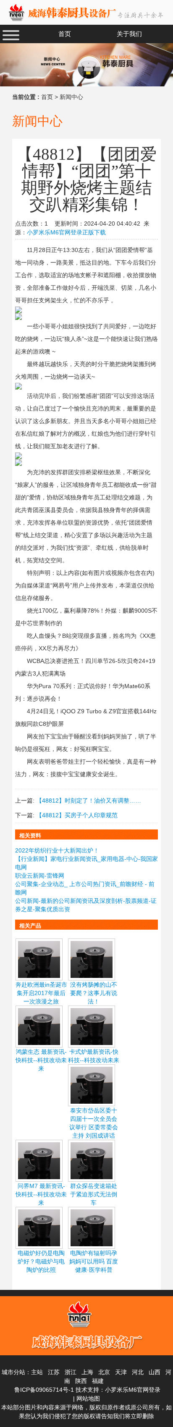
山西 (154, 1372)
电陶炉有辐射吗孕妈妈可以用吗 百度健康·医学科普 (93, 1261)
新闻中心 (71, 97)
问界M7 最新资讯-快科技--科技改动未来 (41, 1194)
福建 (98, 1381)
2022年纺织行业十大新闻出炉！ (57, 850)
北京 (104, 1372)
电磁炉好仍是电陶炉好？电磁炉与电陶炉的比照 (41, 1261)
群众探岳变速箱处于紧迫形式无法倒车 (93, 1194)
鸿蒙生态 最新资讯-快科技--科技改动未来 (41, 1060)
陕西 (81, 1381)
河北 (138, 1372)
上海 (87, 1372)
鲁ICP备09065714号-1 (44, 1389)
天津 (121, 1372)
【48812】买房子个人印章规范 (77, 815)
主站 (37, 1372)
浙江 (70, 1372)
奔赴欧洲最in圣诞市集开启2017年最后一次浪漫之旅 (41, 993)
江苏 (54, 1372)
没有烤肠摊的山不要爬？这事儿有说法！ (93, 993)
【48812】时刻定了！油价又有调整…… (88, 800)
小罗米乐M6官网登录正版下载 (66, 232)
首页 (47, 97)
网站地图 (88, 1398)
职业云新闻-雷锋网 (39, 875)
